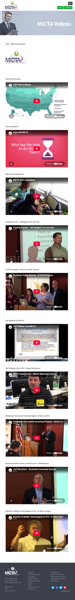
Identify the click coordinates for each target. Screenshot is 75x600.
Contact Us (31, 589)
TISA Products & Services (58, 577)
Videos (30, 583)
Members (31, 572)
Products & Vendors (34, 574)
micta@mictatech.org (14, 582)
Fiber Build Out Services (58, 579)
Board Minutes (55, 572)
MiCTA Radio (54, 581)
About (30, 585)
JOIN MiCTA (68, 8)
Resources (31, 577)
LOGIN (60, 8)
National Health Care (34, 581)
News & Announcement (58, 574)
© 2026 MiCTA (66, 591)
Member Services (33, 587)
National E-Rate (33, 579)
